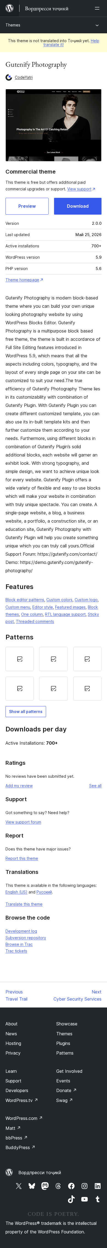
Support (13, 1081)
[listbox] (53, 674)
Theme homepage (22, 279)
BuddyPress (20, 1147)
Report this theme (21, 858)
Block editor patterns (24, 599)
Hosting (13, 1043)
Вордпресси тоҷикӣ (39, 1172)
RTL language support (65, 614)
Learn (11, 1071)
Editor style (42, 607)
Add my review (19, 785)
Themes (12, 25)
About (11, 1024)
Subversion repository (25, 937)
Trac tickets (16, 951)
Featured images (70, 607)
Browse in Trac (19, 944)
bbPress (16, 1138)
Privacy (13, 1053)
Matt (13, 1128)
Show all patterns (26, 711)
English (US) (16, 892)
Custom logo (86, 599)
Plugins (63, 1043)
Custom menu (17, 607)
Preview (27, 206)
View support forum (23, 822)
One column (32, 614)
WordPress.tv (21, 1100)
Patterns (65, 1053)
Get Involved (69, 1071)
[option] (19, 659)
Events (63, 1081)
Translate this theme (24, 904)
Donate (66, 1090)
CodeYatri (24, 77)
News (11, 1033)
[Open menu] (98, 8)
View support (79, 189)
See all (95, 785)
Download (78, 206)
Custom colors (59, 599)
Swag (64, 1100)
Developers (16, 1090)
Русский (44, 892)
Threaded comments (35, 621)
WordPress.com (24, 1118)
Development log (21, 931)
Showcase (66, 1024)
